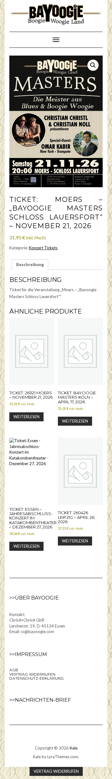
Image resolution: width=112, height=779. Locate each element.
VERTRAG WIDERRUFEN (32, 674)
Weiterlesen (26, 416)
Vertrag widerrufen (56, 771)
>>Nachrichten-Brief (40, 700)
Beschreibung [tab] (30, 264)
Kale (73, 747)
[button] (93, 65)
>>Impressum (28, 654)
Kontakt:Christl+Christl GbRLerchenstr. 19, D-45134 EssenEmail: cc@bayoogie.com (37, 623)
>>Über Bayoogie (34, 598)
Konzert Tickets (43, 247)
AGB (13, 670)
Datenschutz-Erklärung (36, 678)
